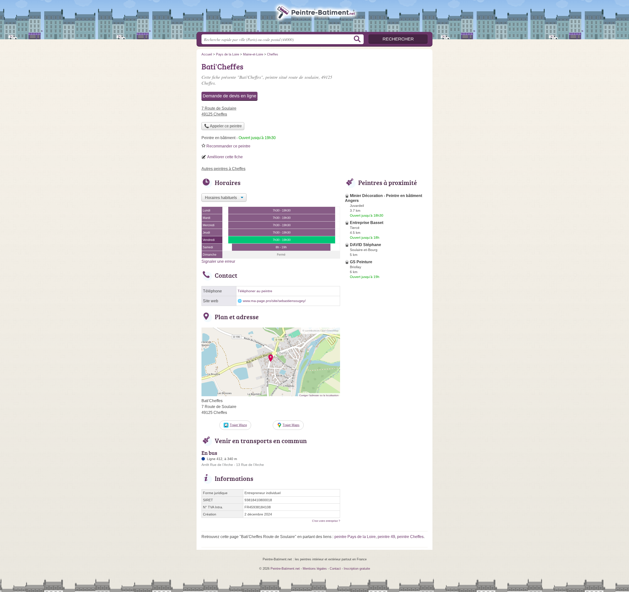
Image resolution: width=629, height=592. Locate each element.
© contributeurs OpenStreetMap (320, 330)
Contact (335, 568)
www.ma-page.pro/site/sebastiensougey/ (274, 301)
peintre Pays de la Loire (355, 537)
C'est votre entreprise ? (326, 520)
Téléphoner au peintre (255, 291)
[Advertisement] (386, 395)
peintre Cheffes (410, 537)
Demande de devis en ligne (229, 95)
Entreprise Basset (366, 223)
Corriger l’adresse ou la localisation (319, 395)
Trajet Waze (238, 425)
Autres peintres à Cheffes (223, 169)
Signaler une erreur (218, 261)
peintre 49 (386, 537)
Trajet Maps (291, 425)
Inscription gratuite (357, 568)
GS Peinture (361, 262)
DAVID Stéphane (365, 245)
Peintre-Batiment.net (314, 17)
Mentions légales (315, 568)
